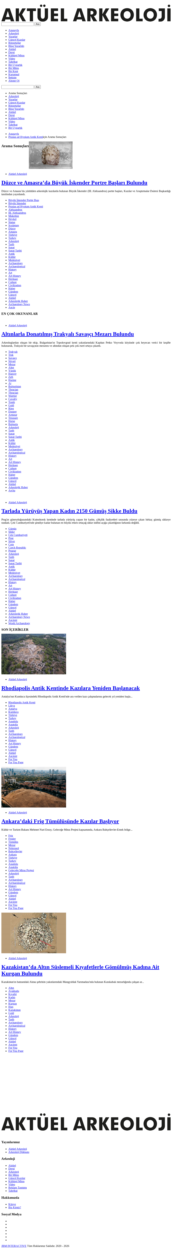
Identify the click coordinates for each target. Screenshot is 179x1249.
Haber (11, 288)
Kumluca (13, 711)
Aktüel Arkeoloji (17, 173)
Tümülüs (13, 841)
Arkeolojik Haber (18, 301)
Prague (12, 550)
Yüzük (12, 370)
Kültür (12, 256)
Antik (11, 253)
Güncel (12, 294)
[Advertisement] (86, 1079)
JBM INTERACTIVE (13, 1245)
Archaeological (16, 266)
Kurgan (12, 1003)
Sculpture (13, 225)
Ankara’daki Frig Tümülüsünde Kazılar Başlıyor (60, 821)
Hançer (12, 373)
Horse (11, 421)
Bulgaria (13, 424)
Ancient (12, 620)
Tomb (11, 402)
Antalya (12, 708)
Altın (11, 367)
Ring (11, 408)
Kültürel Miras (16, 55)
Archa (11, 490)
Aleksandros (15, 209)
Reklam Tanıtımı (17, 1187)
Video (11, 58)
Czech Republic (17, 547)
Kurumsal (13, 74)
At (9, 383)
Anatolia (13, 724)
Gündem (13, 291)
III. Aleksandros (17, 212)
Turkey (12, 238)
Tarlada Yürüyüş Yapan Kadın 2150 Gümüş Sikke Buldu (69, 511)
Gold (11, 405)
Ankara (12, 854)
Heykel (12, 219)
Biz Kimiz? (14, 1207)
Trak (10, 354)
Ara (37, 24)
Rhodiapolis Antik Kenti (21, 702)
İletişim (12, 77)
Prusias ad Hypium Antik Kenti (25, 136)
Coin (11, 544)
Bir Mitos (13, 68)
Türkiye (12, 234)
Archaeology (15, 263)
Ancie (11, 307)
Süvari (12, 361)
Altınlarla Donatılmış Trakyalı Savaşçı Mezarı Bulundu (67, 334)
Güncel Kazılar (16, 39)
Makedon (13, 215)
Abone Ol (13, 80)
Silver (11, 541)
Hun (10, 1006)
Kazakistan (14, 1009)
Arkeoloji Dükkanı (18, 1152)
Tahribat (12, 61)
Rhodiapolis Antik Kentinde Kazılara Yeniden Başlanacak (70, 688)
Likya (11, 705)
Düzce (12, 228)
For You (12, 759)
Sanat (11, 247)
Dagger (12, 411)
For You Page (15, 762)
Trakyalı (12, 351)
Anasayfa (13, 30)
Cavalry (12, 399)
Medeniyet (14, 260)
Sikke (11, 531)
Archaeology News (19, 304)
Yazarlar (12, 36)
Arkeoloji (13, 33)
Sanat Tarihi (15, 250)
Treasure (13, 417)
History (12, 269)
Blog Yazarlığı (16, 46)
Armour (12, 414)
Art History (14, 275)
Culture (12, 282)
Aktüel (12, 49)
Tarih (11, 244)
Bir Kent (13, 71)
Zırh (10, 376)
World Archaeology (19, 623)
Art (10, 272)
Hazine (12, 380)
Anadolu (13, 721)
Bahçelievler (15, 851)
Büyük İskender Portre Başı (23, 200)
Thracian (13, 389)
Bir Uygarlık (15, 64)
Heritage (13, 279)
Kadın (11, 997)
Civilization (14, 285)
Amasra (12, 231)
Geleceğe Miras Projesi (21, 870)
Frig (10, 835)
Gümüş (12, 528)
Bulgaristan (14, 386)
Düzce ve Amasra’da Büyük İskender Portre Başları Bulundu (74, 182)
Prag (10, 538)
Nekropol (13, 848)
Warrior (12, 395)
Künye (12, 1204)
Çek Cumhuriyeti (17, 534)
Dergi (11, 52)
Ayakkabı (13, 991)
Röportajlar (14, 42)
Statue (11, 222)
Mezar (11, 364)
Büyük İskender (17, 203)
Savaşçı (12, 358)
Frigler (12, 838)
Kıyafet (12, 994)
